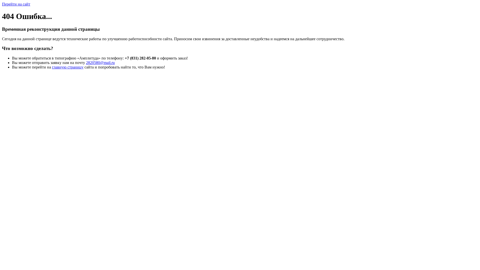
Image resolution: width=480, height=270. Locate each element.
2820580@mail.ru (100, 62)
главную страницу (68, 67)
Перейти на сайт (16, 4)
